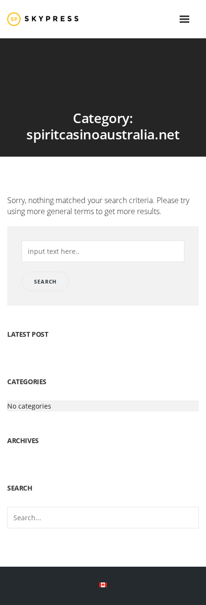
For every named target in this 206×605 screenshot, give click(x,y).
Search (45, 281)
